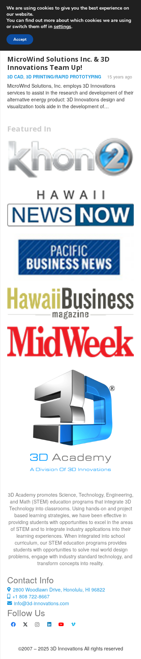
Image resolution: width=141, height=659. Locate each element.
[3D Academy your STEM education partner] (70, 427)
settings (62, 27)
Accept (19, 39)
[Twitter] (25, 625)
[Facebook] (13, 625)
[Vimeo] (73, 625)
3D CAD (15, 77)
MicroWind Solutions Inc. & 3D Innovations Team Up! (58, 63)
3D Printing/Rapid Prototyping (63, 77)
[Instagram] (37, 625)
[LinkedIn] (49, 625)
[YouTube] (61, 625)
